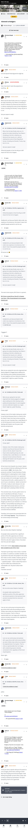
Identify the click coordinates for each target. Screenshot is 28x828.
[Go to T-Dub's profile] (2, 70)
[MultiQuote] (2, 65)
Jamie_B (7, 261)
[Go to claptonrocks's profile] (2, 123)
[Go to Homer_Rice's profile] (2, 203)
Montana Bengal (8, 25)
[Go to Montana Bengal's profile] (2, 25)
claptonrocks (8, 123)
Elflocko (7, 82)
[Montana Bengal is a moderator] (5, 36)
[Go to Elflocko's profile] (2, 83)
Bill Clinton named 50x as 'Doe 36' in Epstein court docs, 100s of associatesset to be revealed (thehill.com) (13, 298)
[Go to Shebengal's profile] (2, 97)
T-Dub (6, 69)
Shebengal (7, 96)
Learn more (3, 2)
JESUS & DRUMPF (20, 25)
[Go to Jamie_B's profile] (2, 261)
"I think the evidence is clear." (8, 668)
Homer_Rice (8, 202)
